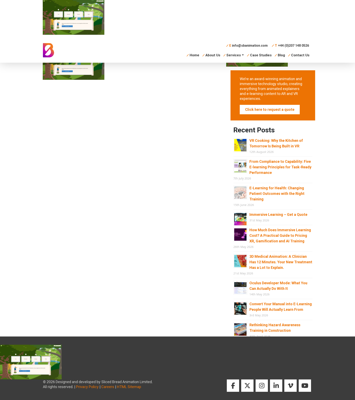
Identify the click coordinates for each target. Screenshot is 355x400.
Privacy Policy (87, 387)
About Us (212, 55)
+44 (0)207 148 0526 (292, 45)
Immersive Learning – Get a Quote (278, 214)
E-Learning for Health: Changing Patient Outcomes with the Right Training (276, 193)
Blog (281, 55)
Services (233, 55)
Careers (107, 387)
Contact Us (300, 55)
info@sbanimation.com (248, 45)
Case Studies (261, 55)
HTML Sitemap (129, 387)
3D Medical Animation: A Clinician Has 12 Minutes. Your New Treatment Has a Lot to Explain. (280, 262)
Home (194, 55)
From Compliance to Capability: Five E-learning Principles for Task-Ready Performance (280, 167)
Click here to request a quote (269, 109)
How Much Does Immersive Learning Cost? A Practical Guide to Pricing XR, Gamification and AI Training (280, 235)
